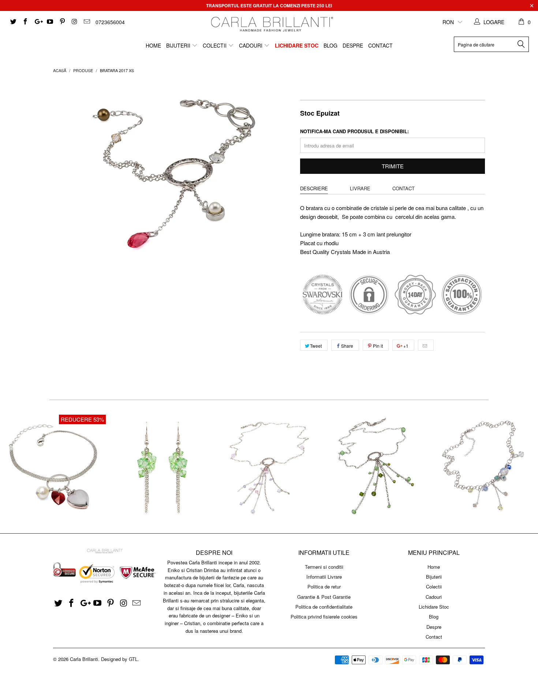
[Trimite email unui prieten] (426, 345)
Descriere (314, 188)
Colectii (215, 45)
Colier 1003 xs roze (269, 467)
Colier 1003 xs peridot (377, 467)
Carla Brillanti (84, 658)
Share (347, 346)
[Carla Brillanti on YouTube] (49, 22)
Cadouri (251, 45)
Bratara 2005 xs (54, 467)
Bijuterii (179, 45)
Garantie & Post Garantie (324, 596)
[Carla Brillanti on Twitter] (12, 22)
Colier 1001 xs (484, 467)
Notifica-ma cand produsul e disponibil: (354, 131)
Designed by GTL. (120, 658)
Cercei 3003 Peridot (161, 467)
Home (153, 45)
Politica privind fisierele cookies (324, 616)
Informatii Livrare (324, 576)
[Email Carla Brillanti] (86, 22)
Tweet (316, 346)
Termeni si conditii (324, 566)
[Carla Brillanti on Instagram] (74, 22)
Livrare (360, 188)
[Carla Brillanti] (271, 24)
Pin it (378, 346)
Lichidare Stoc (296, 45)
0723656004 (110, 22)
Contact (380, 45)
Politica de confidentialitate (323, 606)
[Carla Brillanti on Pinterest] (62, 22)
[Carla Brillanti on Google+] (37, 22)
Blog (330, 45)
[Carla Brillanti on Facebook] (25, 22)
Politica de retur (324, 586)
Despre (353, 45)
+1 (405, 346)
